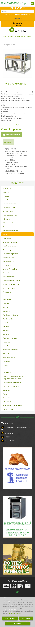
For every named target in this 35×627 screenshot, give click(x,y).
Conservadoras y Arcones (11, 280)
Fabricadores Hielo (9, 288)
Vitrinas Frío (7, 265)
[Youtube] (24, 8)
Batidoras (6, 192)
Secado (5, 365)
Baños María (7, 346)
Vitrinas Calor (7, 273)
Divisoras (6, 196)
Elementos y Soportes (10, 349)
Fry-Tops (6, 334)
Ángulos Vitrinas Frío (10, 269)
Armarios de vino (8, 257)
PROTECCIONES (8, 409)
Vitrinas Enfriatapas (9, 276)
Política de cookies (15, 613)
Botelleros (6, 303)
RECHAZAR (26, 618)
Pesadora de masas (9, 246)
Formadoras (7, 200)
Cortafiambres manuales (11, 386)
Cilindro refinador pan (10, 223)
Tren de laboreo (8, 238)
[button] (17, 18)
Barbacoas (6, 342)
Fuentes (5, 307)
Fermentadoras (8, 211)
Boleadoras (6, 219)
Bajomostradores (8, 261)
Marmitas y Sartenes (10, 338)
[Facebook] (12, 8)
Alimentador (7, 373)
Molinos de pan (8, 250)
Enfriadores (6, 390)
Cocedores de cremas (10, 215)
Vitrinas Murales (8, 398)
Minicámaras (7, 292)
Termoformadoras (9, 357)
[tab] (8, 142)
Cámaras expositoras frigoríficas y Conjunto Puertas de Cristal (14, 377)
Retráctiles (6, 361)
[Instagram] (18, 8)
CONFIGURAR (10, 618)
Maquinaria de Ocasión (10, 315)
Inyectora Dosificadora (10, 230)
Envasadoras (7, 353)
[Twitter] (15, 8)
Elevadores (6, 227)
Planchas (6, 326)
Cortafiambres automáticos (12, 382)
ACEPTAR (17, 623)
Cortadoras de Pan (9, 207)
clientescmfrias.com (23, 14)
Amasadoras (7, 188)
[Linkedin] (21, 8)
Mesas (5, 394)
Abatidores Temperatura (11, 284)
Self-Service (7, 402)
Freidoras (6, 330)
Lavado (5, 296)
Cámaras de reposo (9, 204)
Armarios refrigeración (10, 253)
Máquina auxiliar (8, 319)
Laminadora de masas (10, 242)
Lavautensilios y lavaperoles (12, 405)
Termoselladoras (8, 369)
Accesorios (6, 311)
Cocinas (5, 323)
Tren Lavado (7, 300)
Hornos (5, 234)
